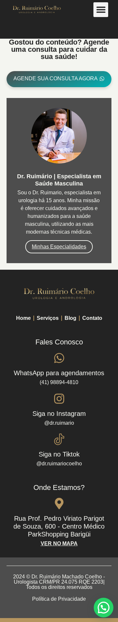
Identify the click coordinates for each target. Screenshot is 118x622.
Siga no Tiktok (59, 454)
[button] (100, 9)
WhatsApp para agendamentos (59, 373)
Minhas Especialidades (59, 246)
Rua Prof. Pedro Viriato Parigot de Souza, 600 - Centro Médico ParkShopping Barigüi (59, 526)
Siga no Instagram (59, 413)
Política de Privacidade (59, 599)
